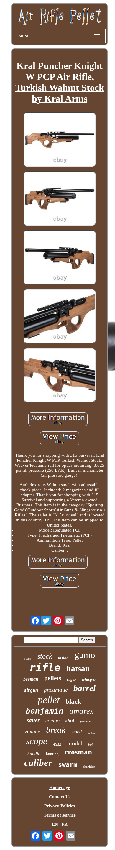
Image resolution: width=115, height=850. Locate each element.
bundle (33, 753)
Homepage (59, 787)
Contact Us (59, 796)
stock (44, 656)
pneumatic (56, 690)
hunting (52, 753)
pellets (52, 678)
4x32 (57, 744)
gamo (85, 655)
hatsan (78, 668)
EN (55, 824)
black (73, 701)
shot (69, 720)
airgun (31, 690)
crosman (78, 752)
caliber (38, 762)
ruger (71, 679)
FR (65, 824)
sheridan (89, 766)
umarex (81, 711)
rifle (44, 667)
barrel (84, 688)
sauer (33, 720)
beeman (30, 679)
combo (52, 720)
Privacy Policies (59, 806)
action (63, 658)
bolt (90, 744)
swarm (67, 764)
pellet (49, 699)
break (55, 729)
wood (76, 731)
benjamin (44, 711)
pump (28, 658)
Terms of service (60, 815)
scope (36, 741)
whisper (89, 679)
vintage (32, 731)
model (74, 743)
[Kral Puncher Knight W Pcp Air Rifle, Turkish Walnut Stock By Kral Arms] (59, 140)
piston (91, 733)
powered (86, 721)
